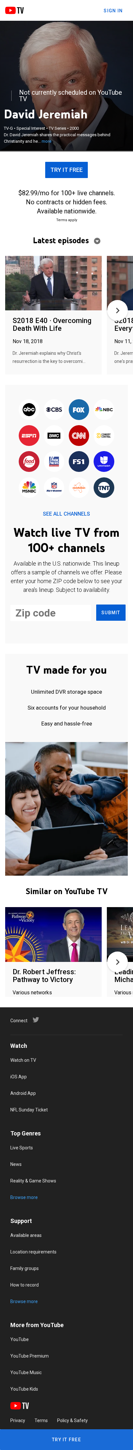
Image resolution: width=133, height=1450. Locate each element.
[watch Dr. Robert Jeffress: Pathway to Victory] (53, 935)
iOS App (18, 1076)
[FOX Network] (78, 410)
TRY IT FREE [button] (66, 169)
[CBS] (54, 410)
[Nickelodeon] (78, 488)
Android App (23, 1093)
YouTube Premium (29, 1356)
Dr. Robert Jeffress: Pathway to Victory (44, 976)
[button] (117, 310)
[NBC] (103, 410)
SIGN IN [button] (113, 10)
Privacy (17, 1420)
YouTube (19, 1339)
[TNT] (103, 488)
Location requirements (33, 1251)
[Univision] (103, 462)
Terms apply (66, 220)
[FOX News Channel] (54, 462)
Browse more (24, 1197)
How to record (24, 1285)
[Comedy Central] (103, 436)
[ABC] (29, 410)
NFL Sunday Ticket (29, 1109)
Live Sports (21, 1147)
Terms (41, 1420)
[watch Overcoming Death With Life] (53, 283)
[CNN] (78, 436)
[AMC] (54, 436)
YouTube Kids (24, 1389)
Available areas (26, 1235)
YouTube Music (26, 1372)
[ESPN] (29, 436)
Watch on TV (23, 1060)
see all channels (66, 514)
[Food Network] (29, 462)
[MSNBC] (29, 488)
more (46, 141)
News (16, 1164)
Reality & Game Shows (33, 1180)
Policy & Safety (72, 1420)
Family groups (24, 1268)
